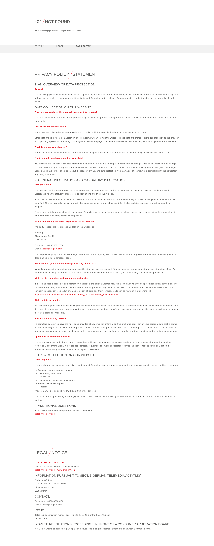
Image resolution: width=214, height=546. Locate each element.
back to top (83, 46)
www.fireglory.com (66, 470)
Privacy (39, 46)
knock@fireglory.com (51, 249)
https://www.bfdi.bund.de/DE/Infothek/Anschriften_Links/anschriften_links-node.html (76, 294)
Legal (59, 46)
